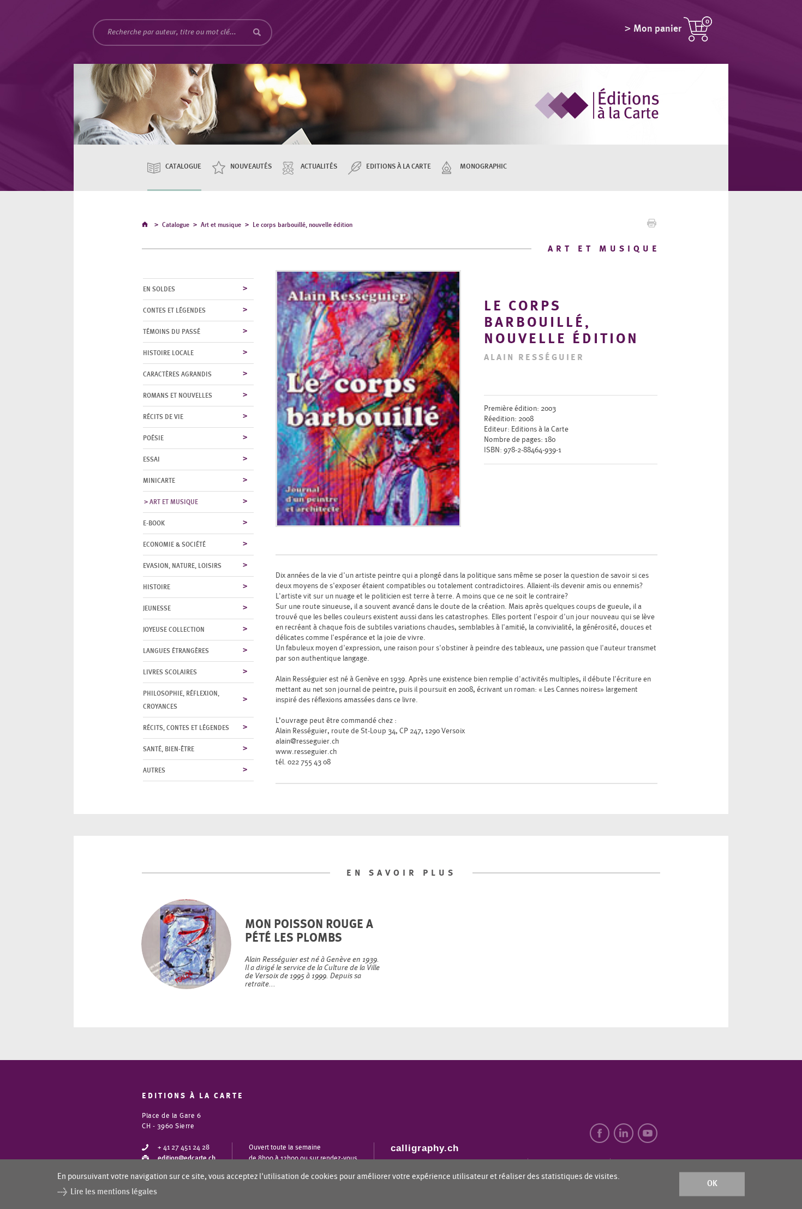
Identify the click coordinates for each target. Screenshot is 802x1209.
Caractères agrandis (177, 374)
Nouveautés (251, 166)
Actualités (319, 166)
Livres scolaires (170, 672)
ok (712, 1184)
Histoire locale (168, 353)
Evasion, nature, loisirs (182, 565)
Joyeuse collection (174, 629)
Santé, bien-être (168, 749)
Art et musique (221, 225)
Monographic (483, 166)
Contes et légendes (174, 310)
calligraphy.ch (425, 1148)
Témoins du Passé (171, 331)
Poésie (153, 438)
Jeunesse (157, 608)
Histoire (156, 587)
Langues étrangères (176, 651)
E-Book (154, 523)
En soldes (159, 289)
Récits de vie (163, 417)
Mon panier (657, 29)
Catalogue (183, 166)
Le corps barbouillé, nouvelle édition (302, 225)
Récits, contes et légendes (186, 728)
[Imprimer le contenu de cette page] (651, 226)
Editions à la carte (398, 166)
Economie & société (174, 544)
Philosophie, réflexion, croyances (181, 700)
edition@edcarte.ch (187, 1158)
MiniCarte (159, 480)
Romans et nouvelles (177, 395)
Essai (151, 459)
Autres (154, 770)
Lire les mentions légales (113, 1192)
